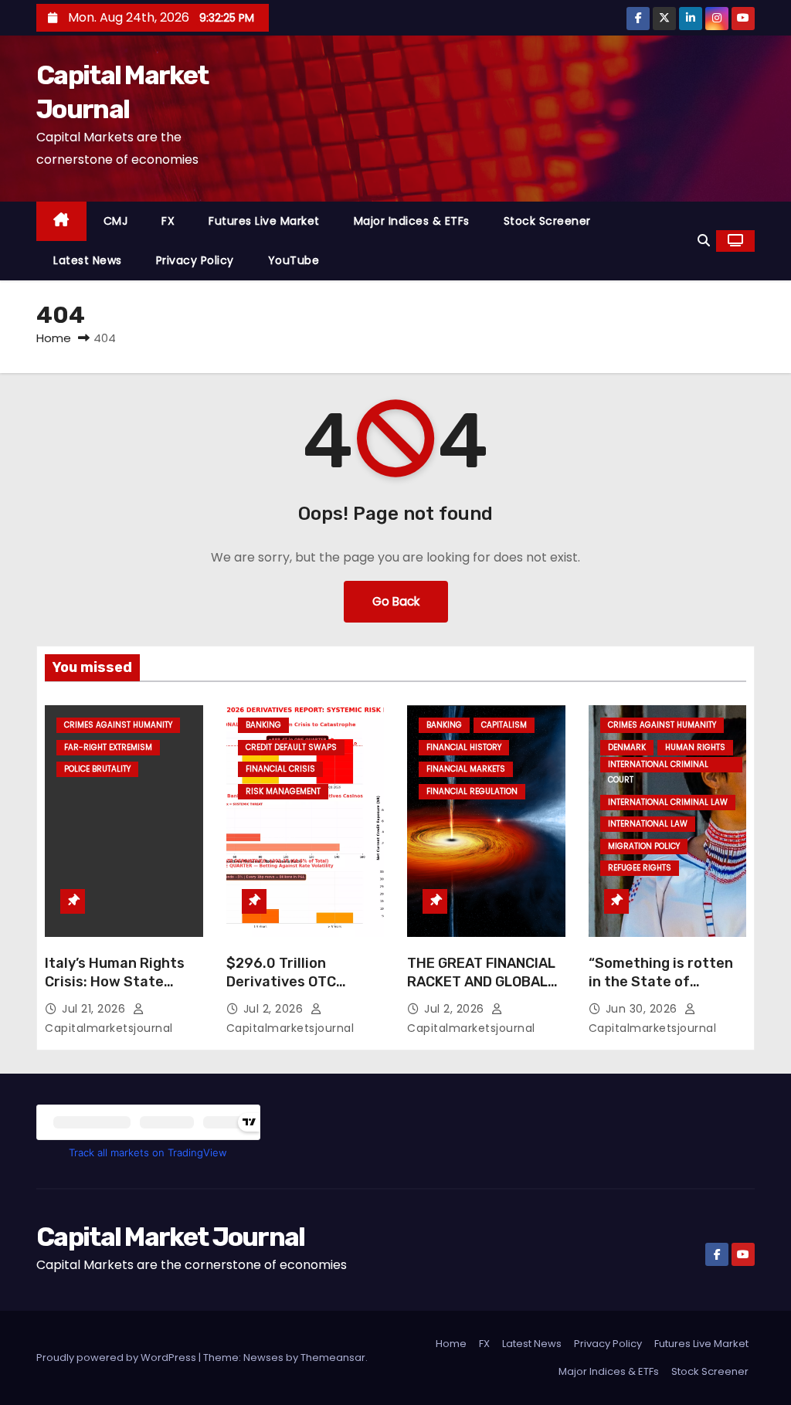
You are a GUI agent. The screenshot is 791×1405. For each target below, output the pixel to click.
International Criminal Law (668, 802)
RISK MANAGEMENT (283, 791)
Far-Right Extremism (108, 747)
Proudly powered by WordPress (117, 1357)
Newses (263, 1357)
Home (53, 338)
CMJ (116, 221)
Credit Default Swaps (291, 747)
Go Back (395, 601)
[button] (704, 240)
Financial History (463, 747)
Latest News (87, 260)
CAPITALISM (504, 725)
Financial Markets (465, 769)
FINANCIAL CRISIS (280, 769)
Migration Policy (644, 846)
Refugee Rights (639, 868)
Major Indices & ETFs (412, 221)
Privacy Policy (195, 260)
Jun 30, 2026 (643, 1008)
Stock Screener (547, 221)
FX (168, 221)
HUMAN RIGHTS (695, 747)
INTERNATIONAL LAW (647, 824)
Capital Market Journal (170, 1237)
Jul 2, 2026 (275, 1008)
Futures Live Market (264, 221)
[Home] (61, 221)
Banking (263, 725)
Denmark (627, 747)
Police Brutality (97, 769)
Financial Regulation (472, 791)
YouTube (294, 260)
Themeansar (332, 1357)
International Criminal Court (658, 765)
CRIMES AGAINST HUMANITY (118, 725)
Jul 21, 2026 (95, 1008)
